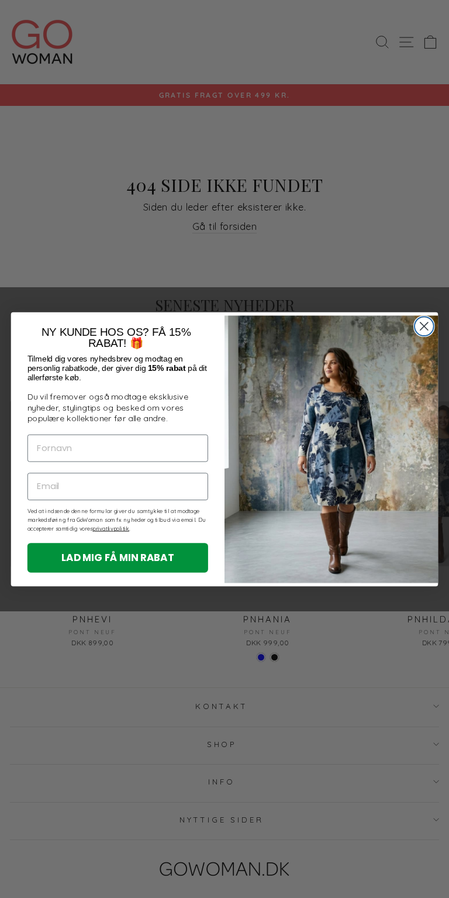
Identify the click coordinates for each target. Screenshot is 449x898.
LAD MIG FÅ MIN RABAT (117, 556)
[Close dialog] (424, 326)
